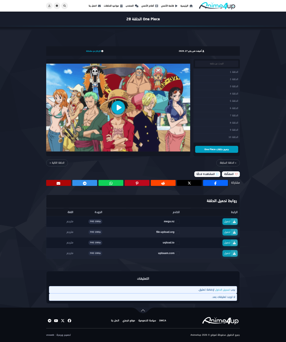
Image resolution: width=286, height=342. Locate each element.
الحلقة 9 (234, 130)
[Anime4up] (217, 6)
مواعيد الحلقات (111, 5)
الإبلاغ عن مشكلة (93, 51)
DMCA (162, 320)
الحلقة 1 (234, 72)
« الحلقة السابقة (228, 163)
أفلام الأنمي (147, 5)
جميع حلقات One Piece (216, 149)
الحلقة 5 (234, 101)
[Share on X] (189, 183)
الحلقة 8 (234, 123)
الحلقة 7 (234, 115)
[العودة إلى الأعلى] (143, 311)
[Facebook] (69, 320)
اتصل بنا (93, 5)
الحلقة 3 (234, 86)
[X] (62, 320)
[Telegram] (49, 320)
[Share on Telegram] (84, 183)
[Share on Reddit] (163, 183)
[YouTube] (56, 320)
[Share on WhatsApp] (110, 183)
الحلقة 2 (234, 79)
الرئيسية (184, 5)
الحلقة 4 (234, 93)
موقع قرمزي (128, 320)
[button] (64, 5)
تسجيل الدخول (222, 290)
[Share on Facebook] (215, 183)
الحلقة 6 (234, 108)
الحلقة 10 (233, 137)
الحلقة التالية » (57, 163)
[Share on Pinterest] (137, 183)
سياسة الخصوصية (147, 320)
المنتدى (130, 5)
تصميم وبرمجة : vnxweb (58, 335)
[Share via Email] (58, 183)
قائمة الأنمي (167, 5)
